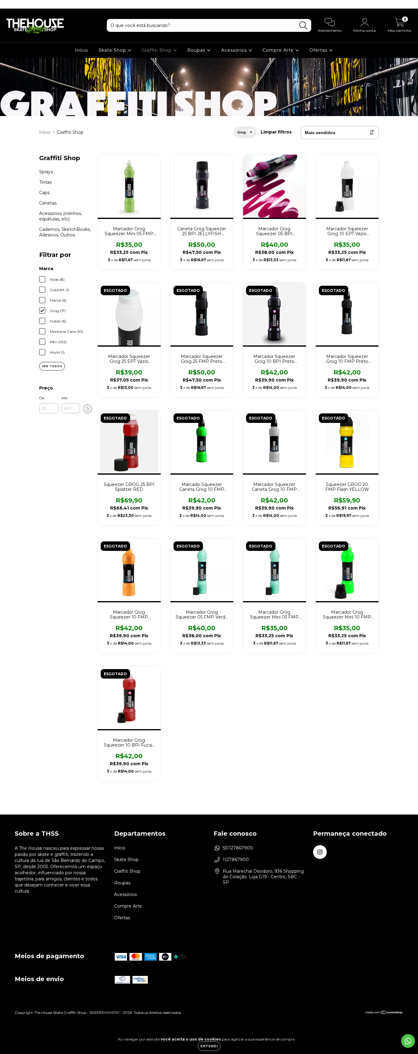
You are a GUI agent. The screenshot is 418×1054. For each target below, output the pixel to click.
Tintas (45, 182)
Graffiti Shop (157, 50)
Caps (44, 192)
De (41, 398)
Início (81, 50)
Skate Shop (113, 50)
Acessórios (234, 50)
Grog (241, 132)
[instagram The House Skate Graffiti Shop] (9, 4)
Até (64, 398)
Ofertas (319, 50)
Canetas (48, 203)
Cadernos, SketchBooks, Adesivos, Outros (65, 232)
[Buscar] (303, 25)
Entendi (209, 1046)
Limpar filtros (276, 132)
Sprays (46, 172)
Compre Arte (279, 50)
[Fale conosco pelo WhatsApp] (408, 1041)
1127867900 (236, 859)
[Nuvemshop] (384, 1013)
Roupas (197, 50)
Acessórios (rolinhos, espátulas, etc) (60, 216)
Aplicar (87, 408)
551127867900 (238, 848)
